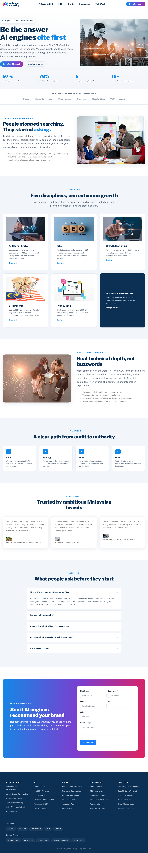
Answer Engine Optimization (17, 794)
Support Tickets (13, 840)
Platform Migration (97, 804)
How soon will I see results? (41, 615)
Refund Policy (78, 840)
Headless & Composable (99, 795)
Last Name (112, 691)
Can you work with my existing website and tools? (51, 637)
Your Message (85, 723)
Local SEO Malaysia (41, 791)
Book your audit (112, 308)
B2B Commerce (96, 786)
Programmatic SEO (41, 804)
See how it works (35, 64)
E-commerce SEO (40, 795)
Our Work (22, 829)
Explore (12, 263)
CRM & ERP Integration (127, 795)
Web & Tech (100, 4)
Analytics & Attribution (70, 804)
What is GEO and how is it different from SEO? (49, 592)
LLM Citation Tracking (14, 803)
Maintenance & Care (126, 808)
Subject (83, 712)
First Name (84, 691)
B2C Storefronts (96, 791)
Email (82, 701)
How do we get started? (39, 648)
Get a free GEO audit (11, 64)
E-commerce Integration (99, 799)
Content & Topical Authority (44, 799)
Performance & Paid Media (72, 786)
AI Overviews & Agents (14, 798)
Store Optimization (97, 808)
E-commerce (84, 4)
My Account (28, 840)
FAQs (48, 829)
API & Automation (124, 799)
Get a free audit (135, 4)
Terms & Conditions (60, 840)
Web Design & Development (128, 786)
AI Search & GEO (46, 4)
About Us (11, 829)
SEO (60, 4)
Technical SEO (39, 786)
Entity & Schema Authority (16, 807)
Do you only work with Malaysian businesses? (49, 626)
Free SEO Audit (40, 808)
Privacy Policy (43, 840)
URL (109, 701)
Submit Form (88, 742)
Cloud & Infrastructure (126, 804)
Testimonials (36, 829)
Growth (71, 4)
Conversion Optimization (71, 791)
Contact (58, 829)
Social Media (67, 808)
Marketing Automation (70, 795)
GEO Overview (11, 811)
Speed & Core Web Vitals (127, 791)
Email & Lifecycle (68, 799)
